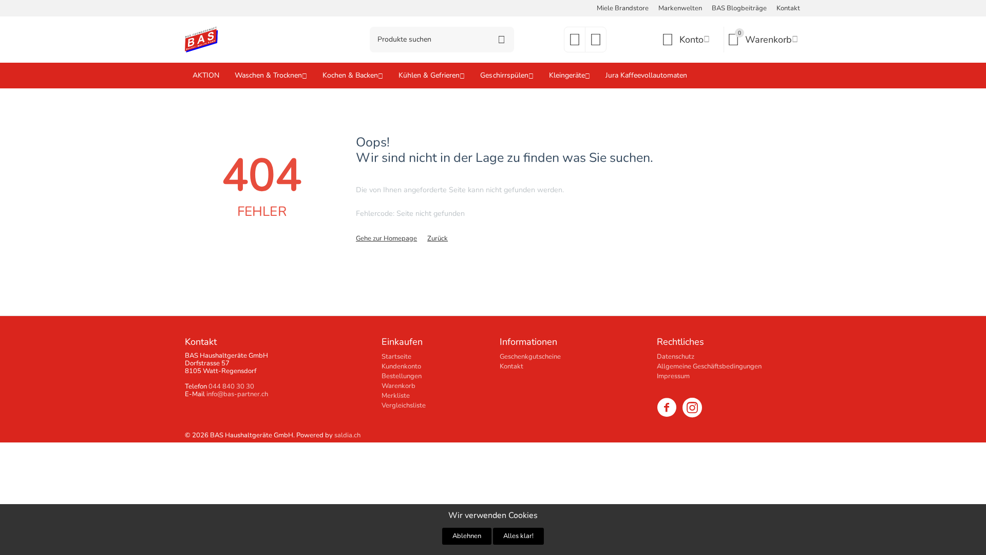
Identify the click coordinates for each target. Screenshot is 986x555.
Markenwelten (680, 8)
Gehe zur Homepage (386, 238)
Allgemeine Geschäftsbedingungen (709, 366)
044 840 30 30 (231, 386)
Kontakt (788, 8)
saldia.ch (347, 435)
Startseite (396, 356)
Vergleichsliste (404, 405)
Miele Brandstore (623, 8)
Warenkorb (398, 386)
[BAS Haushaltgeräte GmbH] (201, 39)
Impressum (673, 376)
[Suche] (501, 39)
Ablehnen (466, 536)
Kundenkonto (401, 366)
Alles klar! (518, 536)
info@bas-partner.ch (237, 394)
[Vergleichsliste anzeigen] (596, 43)
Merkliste (396, 395)
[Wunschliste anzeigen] (574, 43)
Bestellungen (402, 376)
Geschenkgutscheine (530, 356)
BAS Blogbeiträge (739, 8)
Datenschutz (675, 356)
